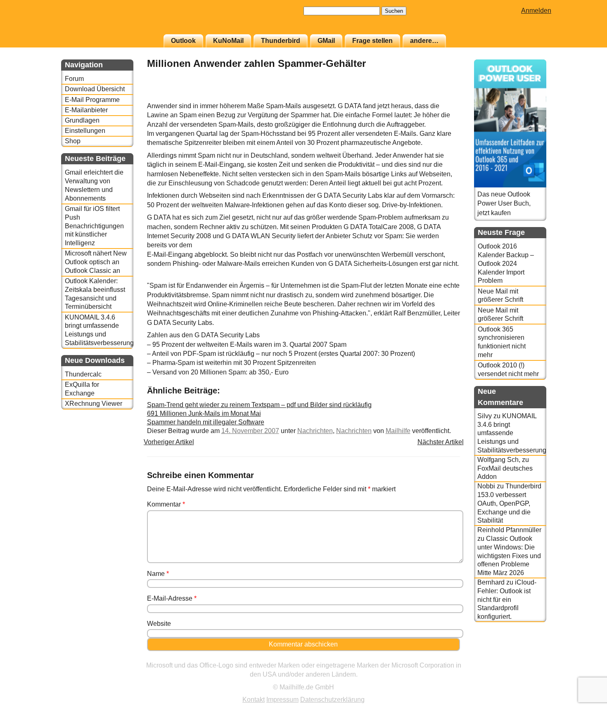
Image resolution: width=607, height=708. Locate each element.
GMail (326, 40)
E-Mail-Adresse (172, 598)
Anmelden (536, 10)
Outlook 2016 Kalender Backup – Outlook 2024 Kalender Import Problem (506, 263)
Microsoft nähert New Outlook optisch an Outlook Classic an (96, 262)
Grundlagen (82, 120)
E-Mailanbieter (86, 110)
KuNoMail (228, 40)
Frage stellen (372, 40)
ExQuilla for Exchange (82, 389)
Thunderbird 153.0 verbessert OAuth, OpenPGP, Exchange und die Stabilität (509, 503)
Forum (74, 78)
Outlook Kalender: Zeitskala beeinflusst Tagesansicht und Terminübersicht (95, 293)
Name (158, 573)
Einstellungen (85, 130)
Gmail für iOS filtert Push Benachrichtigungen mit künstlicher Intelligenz (94, 225)
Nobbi (486, 486)
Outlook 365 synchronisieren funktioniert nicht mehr (502, 342)
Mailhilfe (398, 430)
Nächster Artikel (440, 441)
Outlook (183, 40)
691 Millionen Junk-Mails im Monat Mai (204, 413)
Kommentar (166, 504)
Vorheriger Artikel (169, 441)
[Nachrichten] (439, 96)
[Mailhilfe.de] (106, 21)
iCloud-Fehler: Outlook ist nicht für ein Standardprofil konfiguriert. (506, 599)
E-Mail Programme (92, 99)
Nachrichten (315, 430)
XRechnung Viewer (93, 403)
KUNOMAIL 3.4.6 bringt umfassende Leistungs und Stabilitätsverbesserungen (99, 330)
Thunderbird (280, 40)
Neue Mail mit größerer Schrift (500, 295)
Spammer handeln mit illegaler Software (205, 422)
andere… (424, 40)
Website (159, 623)
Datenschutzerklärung (332, 699)
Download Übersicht (95, 88)
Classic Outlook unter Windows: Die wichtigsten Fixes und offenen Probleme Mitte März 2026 (509, 555)
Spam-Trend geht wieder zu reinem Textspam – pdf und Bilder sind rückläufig (259, 404)
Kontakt (253, 699)
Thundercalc (83, 374)
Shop (73, 140)
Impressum (282, 699)
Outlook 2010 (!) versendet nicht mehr (508, 369)
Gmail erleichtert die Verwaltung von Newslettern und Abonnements (94, 185)
